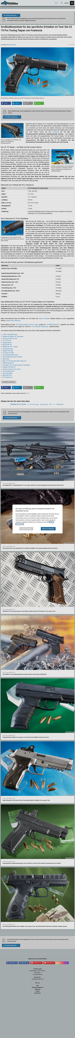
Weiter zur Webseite (48, 528)
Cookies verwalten (26, 528)
